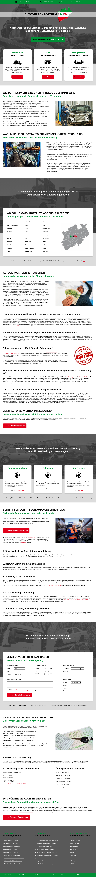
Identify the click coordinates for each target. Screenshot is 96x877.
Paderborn (46, 231)
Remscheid (46, 238)
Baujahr (9, 674)
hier (84, 261)
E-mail (65, 691)
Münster (45, 222)
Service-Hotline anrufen (18, 530)
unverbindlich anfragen (20, 695)
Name (65, 685)
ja (45, 668)
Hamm (26, 228)
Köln (26, 238)
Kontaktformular (31, 537)
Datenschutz (80, 874)
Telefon (65, 688)
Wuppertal (45, 251)
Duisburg (9, 248)
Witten (44, 248)
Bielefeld (9, 228)
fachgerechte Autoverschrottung (11, 353)
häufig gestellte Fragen (10, 849)
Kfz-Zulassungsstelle (20, 325)
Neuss (44, 225)
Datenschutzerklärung (22, 690)
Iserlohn (27, 235)
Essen (8, 251)
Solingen (45, 245)
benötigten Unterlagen (55, 585)
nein (51, 668)
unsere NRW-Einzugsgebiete (12, 846)
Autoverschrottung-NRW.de (19, 874)
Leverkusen (28, 241)
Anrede (65, 682)
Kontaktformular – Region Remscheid (14, 858)
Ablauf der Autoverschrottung (12, 855)
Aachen (9, 222)
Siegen (44, 241)
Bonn (8, 235)
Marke (8, 668)
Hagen (26, 225)
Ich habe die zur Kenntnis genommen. (25, 690)
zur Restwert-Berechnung (17, 817)
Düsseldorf (10, 245)
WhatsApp (24, 542)
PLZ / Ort (65, 671)
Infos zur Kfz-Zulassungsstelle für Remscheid (76, 599)
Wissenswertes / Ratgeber (11, 843)
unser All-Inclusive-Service (11, 840)
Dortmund (10, 241)
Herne (26, 231)
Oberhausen (46, 228)
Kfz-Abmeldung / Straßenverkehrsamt (14, 863)
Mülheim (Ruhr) (29, 251)
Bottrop (9, 238)
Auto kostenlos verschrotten (26, 812)
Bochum (9, 231)
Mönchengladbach (30, 248)
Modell (8, 671)
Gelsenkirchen (29, 222)
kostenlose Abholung (51, 352)
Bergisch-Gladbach (12, 225)
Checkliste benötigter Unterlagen (13, 861)
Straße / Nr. (66, 668)
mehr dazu (18, 77)
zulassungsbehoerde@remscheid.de (17, 783)
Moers (26, 245)
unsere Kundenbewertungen (12, 852)
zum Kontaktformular (16, 426)
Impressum (73, 874)
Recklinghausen (47, 235)
